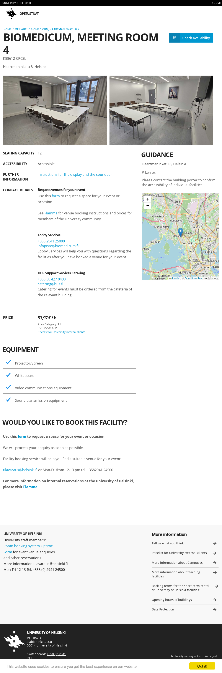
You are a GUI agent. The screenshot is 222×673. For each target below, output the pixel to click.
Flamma (50, 213)
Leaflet (175, 278)
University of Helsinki (16, 3)
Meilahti (21, 29)
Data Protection (163, 609)
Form (7, 552)
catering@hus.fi (50, 284)
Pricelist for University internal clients (61, 332)
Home (7, 29)
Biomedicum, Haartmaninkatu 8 (54, 29)
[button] (180, 232)
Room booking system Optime (28, 546)
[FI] (216, 3)
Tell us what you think (168, 543)
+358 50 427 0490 (52, 279)
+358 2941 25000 (51, 241)
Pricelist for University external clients (179, 553)
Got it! (202, 666)
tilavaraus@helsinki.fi (20, 469)
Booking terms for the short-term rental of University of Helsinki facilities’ (180, 588)
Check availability (196, 38)
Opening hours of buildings (172, 600)
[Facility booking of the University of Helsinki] (14, 641)
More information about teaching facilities (176, 574)
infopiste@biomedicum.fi (58, 246)
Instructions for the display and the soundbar (75, 174)
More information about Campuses (177, 562)
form (56, 196)
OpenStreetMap (194, 278)
